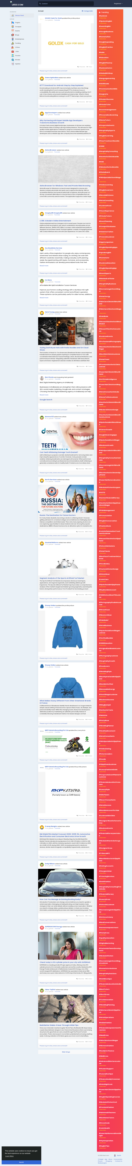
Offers (17, 47)
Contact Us (118, 1161)
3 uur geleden (49, 20)
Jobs (17, 51)
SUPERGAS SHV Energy (53, 927)
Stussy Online (50, 605)
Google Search (46, 400)
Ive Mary (48, 280)
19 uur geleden (49, 991)
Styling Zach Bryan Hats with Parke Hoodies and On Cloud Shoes (64, 349)
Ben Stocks (49, 377)
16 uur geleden (49, 379)
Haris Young (49, 312)
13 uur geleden (49, 250)
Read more (44, 266)
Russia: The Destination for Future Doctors (57, 515)
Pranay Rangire (51, 826)
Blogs (17, 35)
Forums (17, 56)
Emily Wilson (50, 864)
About (110, 1159)
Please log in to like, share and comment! (53, 71)
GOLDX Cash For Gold (53, 18)
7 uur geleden (49, 114)
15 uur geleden (49, 314)
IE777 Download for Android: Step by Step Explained (61, 85)
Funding (18, 43)
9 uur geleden (49, 152)
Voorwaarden (118, 1159)
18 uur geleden (49, 865)
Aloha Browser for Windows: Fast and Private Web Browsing (65, 186)
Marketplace (19, 39)
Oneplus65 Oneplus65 (53, 213)
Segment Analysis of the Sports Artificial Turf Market (62, 578)
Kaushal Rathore (51, 542)
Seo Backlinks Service (53, 248)
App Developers (51, 113)
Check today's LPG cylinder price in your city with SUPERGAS (65, 962)
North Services (51, 480)
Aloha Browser (50, 150)
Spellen (17, 64)
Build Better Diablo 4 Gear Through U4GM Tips (59, 1025)
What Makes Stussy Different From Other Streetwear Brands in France (65, 702)
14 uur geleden (49, 282)
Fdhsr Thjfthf (50, 990)
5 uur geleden (49, 79)
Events (17, 31)
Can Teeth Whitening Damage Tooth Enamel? (59, 452)
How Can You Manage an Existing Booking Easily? (60, 899)
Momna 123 (49, 417)
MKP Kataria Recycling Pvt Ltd (56, 730)
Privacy (100, 1161)
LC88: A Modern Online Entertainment (55, 221)
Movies (17, 60)
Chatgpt (100, 1159)
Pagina (17, 23)
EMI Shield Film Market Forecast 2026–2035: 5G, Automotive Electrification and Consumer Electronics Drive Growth (65, 835)
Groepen (18, 27)
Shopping (109, 1161)
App (106, 1159)
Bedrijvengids (102, 1163)
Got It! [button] (21, 1162)
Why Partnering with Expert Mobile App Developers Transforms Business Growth (61, 121)
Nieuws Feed (19, 15)
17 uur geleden (49, 481)
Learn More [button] (9, 1156)
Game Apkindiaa (51, 78)
